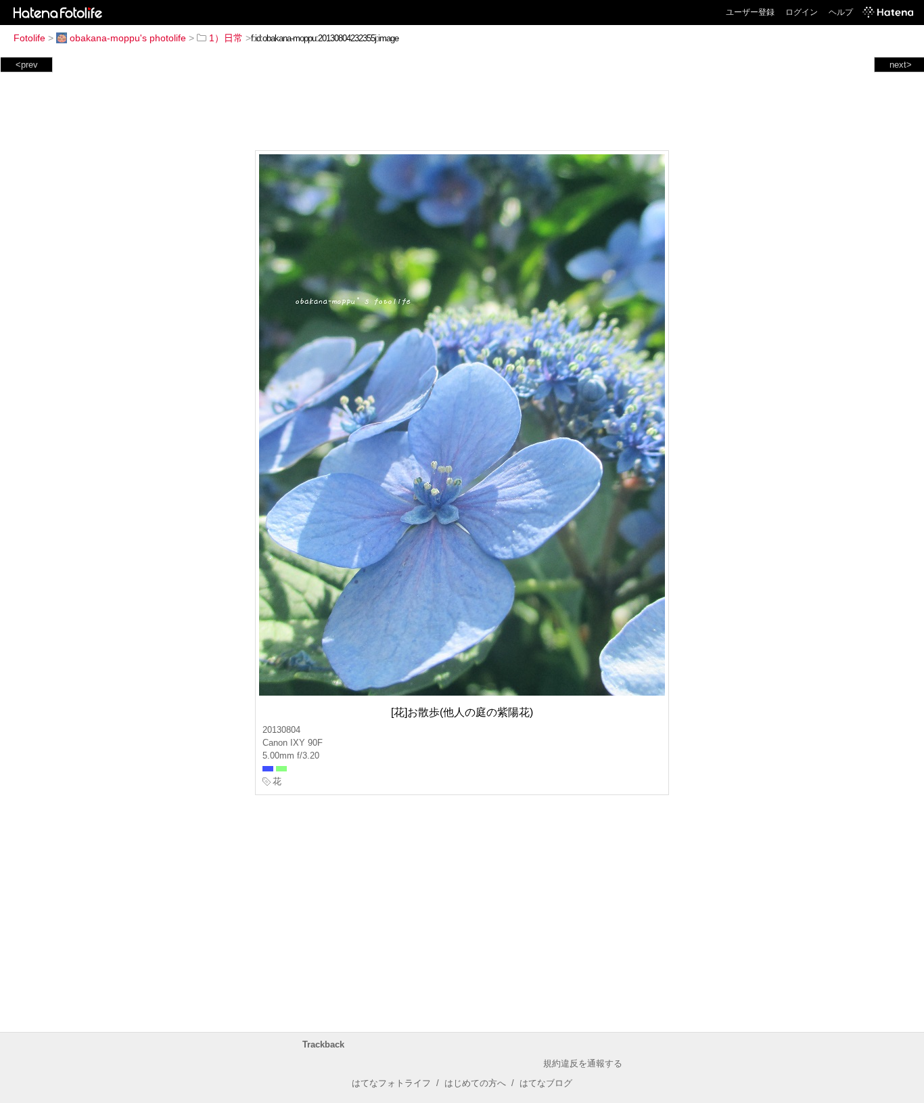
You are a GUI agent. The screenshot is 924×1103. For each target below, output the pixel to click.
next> (901, 65)
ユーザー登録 (750, 12)
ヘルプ (841, 12)
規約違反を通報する (582, 1063)
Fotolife (29, 37)
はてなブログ (545, 1083)
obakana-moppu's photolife (128, 37)
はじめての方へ (475, 1083)
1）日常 (226, 37)
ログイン (801, 12)
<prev (27, 65)
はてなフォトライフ (391, 1083)
